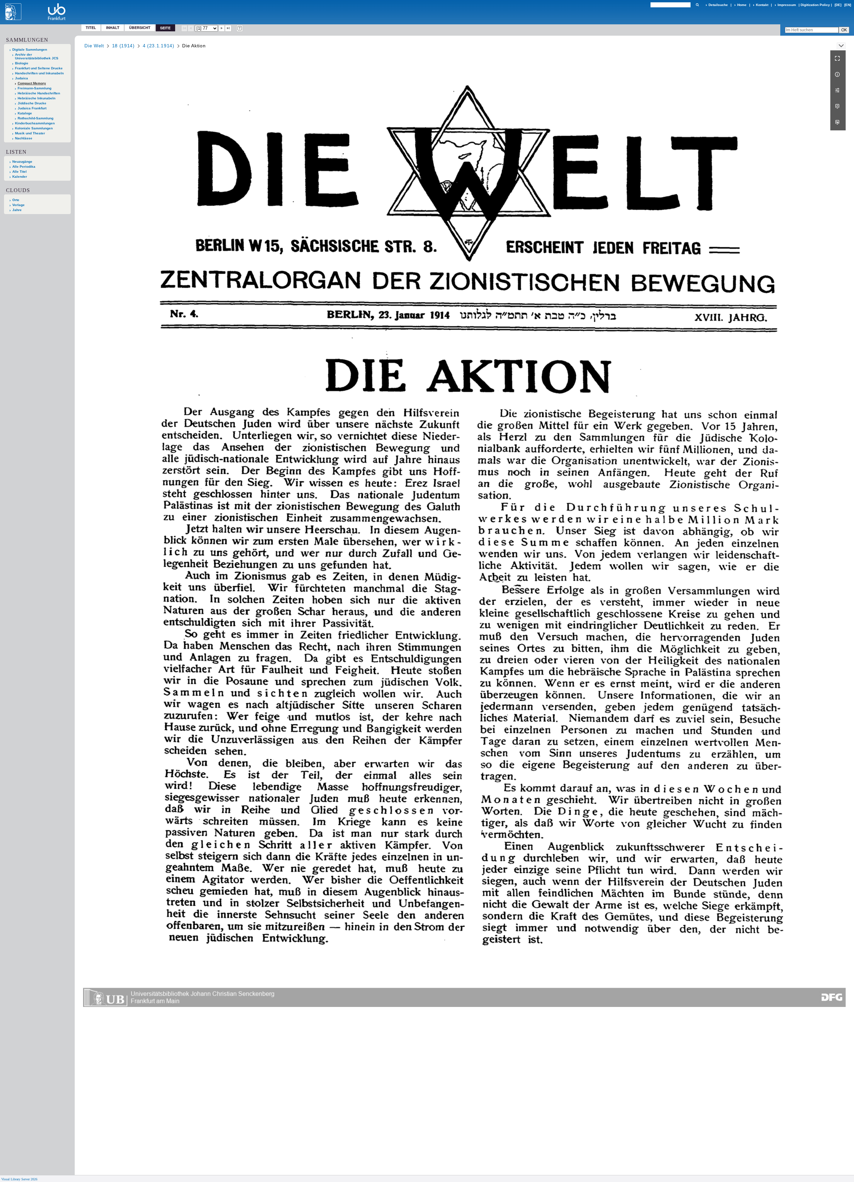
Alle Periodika (23, 166)
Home (742, 5)
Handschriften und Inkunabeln (39, 73)
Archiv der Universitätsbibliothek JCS (36, 56)
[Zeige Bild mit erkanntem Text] (240, 28)
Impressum (787, 5)
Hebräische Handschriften (39, 93)
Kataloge (25, 113)
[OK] (697, 5)
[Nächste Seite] (222, 28)
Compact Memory (32, 83)
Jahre (17, 210)
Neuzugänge (22, 161)
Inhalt (112, 27)
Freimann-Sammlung (34, 88)
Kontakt (762, 5)
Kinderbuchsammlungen (35, 123)
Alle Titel (19, 171)
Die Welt (94, 45)
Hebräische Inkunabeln (36, 98)
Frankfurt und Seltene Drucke (39, 68)
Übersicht (139, 27)
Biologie (21, 63)
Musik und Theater (30, 133)
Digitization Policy (815, 5)
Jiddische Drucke (32, 103)
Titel (91, 27)
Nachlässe (23, 138)
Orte (15, 200)
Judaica (21, 78)
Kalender (19, 176)
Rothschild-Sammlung (35, 118)
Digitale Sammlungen (29, 49)
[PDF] (838, 106)
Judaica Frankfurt (32, 108)
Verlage (18, 205)
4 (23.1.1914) (158, 45)
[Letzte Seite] (228, 28)
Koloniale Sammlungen (34, 128)
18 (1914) (123, 45)
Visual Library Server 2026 (19, 1179)
